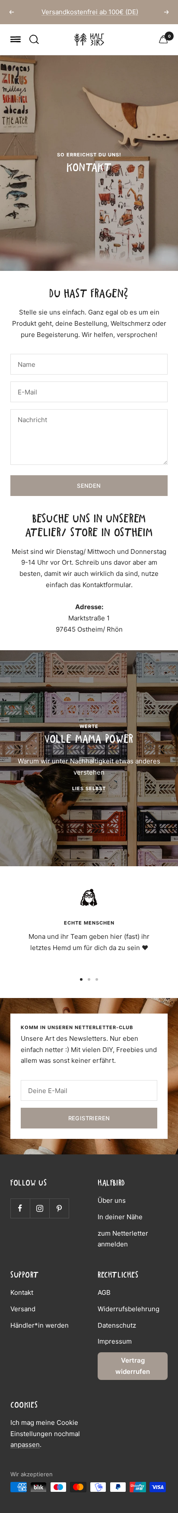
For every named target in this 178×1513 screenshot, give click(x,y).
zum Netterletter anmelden (123, 1239)
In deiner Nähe (120, 1217)
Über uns (112, 1200)
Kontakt (21, 1292)
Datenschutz (117, 1325)
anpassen (25, 1444)
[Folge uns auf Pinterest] (59, 1208)
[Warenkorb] (163, 39)
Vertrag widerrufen (132, 1366)
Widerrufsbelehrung (128, 1309)
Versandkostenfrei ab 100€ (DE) (89, 12)
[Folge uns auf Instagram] (39, 1208)
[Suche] (34, 39)
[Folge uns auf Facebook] (20, 1208)
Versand (22, 1309)
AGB (104, 1292)
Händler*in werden (39, 1325)
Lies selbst (89, 788)
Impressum (115, 1341)
